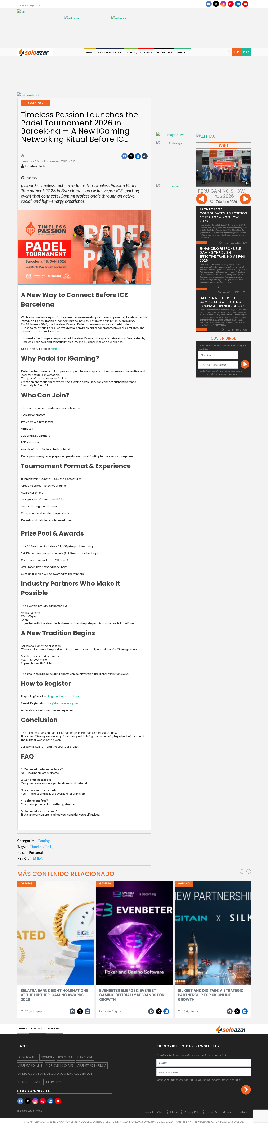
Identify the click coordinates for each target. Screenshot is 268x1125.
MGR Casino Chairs (59, 1065)
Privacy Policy (193, 1112)
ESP (236, 51)
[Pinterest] (231, 4)
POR (246, 51)
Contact (242, 1112)
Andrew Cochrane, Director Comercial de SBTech (55, 1073)
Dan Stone (85, 1057)
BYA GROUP (65, 1057)
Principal (147, 1112)
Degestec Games (30, 1082)
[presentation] (201, 199)
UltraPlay (53, 1082)
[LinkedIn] (238, 4)
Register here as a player (64, 696)
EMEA (38, 858)
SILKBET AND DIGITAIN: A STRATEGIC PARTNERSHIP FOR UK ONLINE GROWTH (211, 995)
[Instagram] (223, 4)
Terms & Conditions (219, 1112)
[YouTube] (245, 4)
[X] (216, 4)
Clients (174, 1112)
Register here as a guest (64, 703)
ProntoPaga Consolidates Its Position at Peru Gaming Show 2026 (223, 215)
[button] (228, 52)
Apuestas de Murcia (91, 1065)
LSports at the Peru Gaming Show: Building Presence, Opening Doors (222, 301)
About (161, 1112)
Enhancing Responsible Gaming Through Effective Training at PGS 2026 (222, 254)
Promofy (47, 1057)
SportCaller (27, 1057)
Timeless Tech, (41, 846)
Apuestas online (30, 1065)
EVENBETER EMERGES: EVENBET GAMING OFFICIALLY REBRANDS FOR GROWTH (131, 995)
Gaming (43, 841)
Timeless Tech (34, 166)
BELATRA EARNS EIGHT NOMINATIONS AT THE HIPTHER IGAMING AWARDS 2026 (54, 995)
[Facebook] (209, 4)
